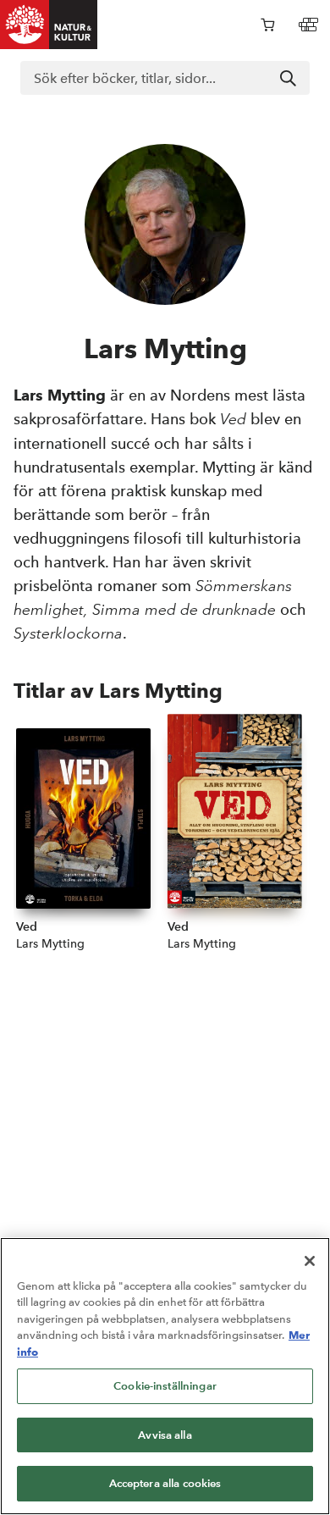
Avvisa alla (164, 1435)
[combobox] (165, 78)
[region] (165, 1376)
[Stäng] (309, 1261)
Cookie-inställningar (165, 1386)
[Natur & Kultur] (49, 24)
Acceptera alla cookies (165, 1483)
